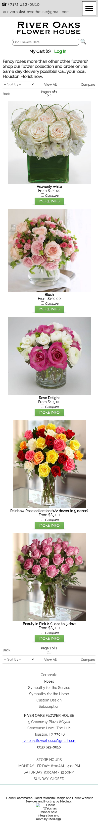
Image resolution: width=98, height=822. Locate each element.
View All (50, 84)
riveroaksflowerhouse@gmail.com (49, 741)
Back (6, 94)
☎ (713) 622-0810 (21, 4)
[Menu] (89, 9)
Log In (60, 51)
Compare (88, 84)
